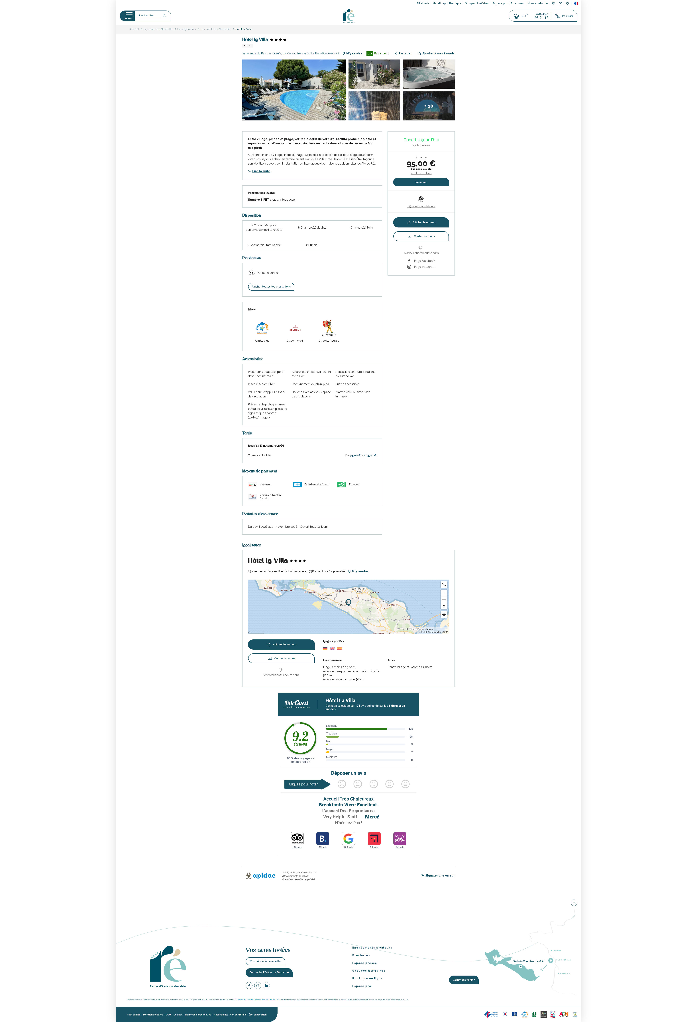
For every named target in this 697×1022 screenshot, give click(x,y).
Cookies (178, 1014)
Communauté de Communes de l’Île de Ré (257, 999)
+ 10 (428, 106)
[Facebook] (249, 986)
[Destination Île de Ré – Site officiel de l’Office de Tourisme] (348, 16)
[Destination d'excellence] (505, 1014)
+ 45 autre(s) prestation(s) (421, 206)
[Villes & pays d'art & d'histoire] (553, 1014)
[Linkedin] (266, 986)
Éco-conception (258, 1014)
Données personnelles (198, 1014)
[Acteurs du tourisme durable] (574, 1014)
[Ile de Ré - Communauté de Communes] (544, 1014)
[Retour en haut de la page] (574, 903)
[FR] (576, 3)
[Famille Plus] (524, 1014)
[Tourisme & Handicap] (514, 1014)
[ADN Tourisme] (564, 1014)
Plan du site (133, 1014)
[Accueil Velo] (534, 1014)
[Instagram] (257, 986)
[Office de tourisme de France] (491, 1014)
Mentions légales (153, 1014)
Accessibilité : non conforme (230, 1014)
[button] (576, 3)
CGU (168, 1014)
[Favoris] (568, 3)
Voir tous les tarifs (421, 173)
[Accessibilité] (560, 3)
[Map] (553, 4)
